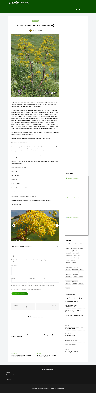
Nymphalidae (68, 274)
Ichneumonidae (69, 267)
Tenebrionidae (68, 286)
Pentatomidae (68, 276)
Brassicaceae (68, 250)
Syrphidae (75, 283)
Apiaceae (17, 246)
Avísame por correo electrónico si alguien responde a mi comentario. (28, 289)
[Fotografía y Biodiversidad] (76, 186)
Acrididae (75, 243)
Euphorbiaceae (74, 260)
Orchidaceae (75, 274)
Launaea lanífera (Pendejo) (45, 335)
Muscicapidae (68, 272)
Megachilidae (75, 269)
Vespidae (68, 288)
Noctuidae (76, 272)
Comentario (14, 265)
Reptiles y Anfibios (65, 9)
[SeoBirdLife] (76, 225)
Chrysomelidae (69, 255)
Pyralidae (67, 279)
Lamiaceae (76, 267)
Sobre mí (8, 372)
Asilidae (67, 248)
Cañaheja (22, 246)
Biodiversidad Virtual (10, 377)
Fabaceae (68, 262)
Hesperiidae (75, 265)
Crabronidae (76, 255)
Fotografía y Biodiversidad (11, 375)
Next (57, 225)
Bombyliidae (80, 248)
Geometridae (68, 265)
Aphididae (68, 246)
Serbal (34, 30)
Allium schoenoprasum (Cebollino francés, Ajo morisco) (21, 356)
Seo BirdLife (9, 379)
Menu (79, 9)
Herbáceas (46, 9)
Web (45, 278)
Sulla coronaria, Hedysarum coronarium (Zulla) (72, 306)
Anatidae (81, 243)
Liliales (19, 333)
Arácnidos (24, 9)
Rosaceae (68, 281)
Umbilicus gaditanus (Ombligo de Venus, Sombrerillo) (73, 311)
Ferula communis (29, 246)
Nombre (13, 278)
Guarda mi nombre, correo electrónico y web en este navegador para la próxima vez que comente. (34, 285)
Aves (10, 9)
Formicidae (74, 262)
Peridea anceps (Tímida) (71, 301)
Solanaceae (68, 283)
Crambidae (68, 258)
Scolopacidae (75, 281)
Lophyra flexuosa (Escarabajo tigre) (74, 298)
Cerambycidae (75, 253)
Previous (13, 225)
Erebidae (67, 260)
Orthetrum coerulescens (71, 340)
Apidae (79, 246)
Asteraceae (73, 248)
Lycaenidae (68, 269)
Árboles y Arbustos (35, 9)
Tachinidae (81, 283)
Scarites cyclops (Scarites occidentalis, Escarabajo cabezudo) (74, 352)
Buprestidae (75, 250)
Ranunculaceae (74, 279)
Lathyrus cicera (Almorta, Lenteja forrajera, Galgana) (46, 356)
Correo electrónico (32, 278)
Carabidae (68, 253)
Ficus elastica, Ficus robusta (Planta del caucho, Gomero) (74, 327)
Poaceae (81, 276)
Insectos (16, 9)
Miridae (81, 269)
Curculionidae (75, 258)
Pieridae (75, 276)
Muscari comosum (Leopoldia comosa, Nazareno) (20, 335)
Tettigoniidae (76, 286)
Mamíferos (55, 9)
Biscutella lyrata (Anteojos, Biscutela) (74, 315)
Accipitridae (68, 243)
